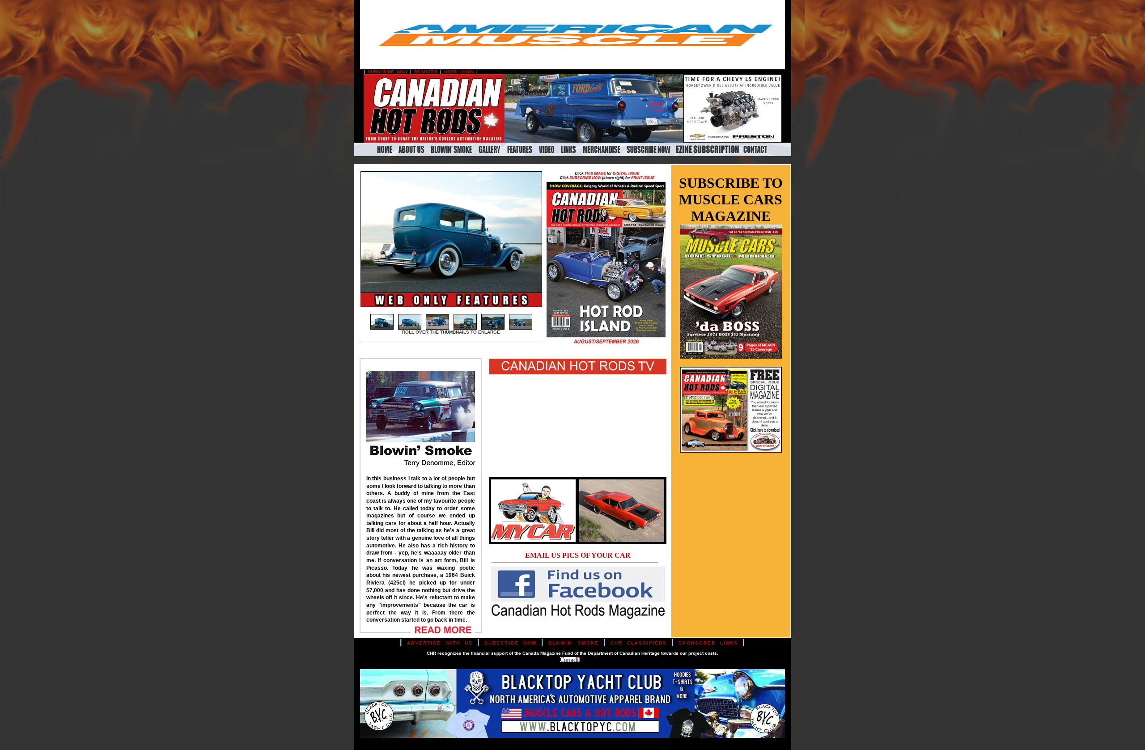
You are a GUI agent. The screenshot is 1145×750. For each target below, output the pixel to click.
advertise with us (440, 642)
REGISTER (425, 71)
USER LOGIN (459, 71)
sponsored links (708, 642)
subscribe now (510, 642)
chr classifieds (639, 642)
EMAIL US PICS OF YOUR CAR (578, 555)
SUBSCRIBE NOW (387, 71)
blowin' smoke (573, 642)
